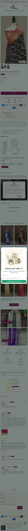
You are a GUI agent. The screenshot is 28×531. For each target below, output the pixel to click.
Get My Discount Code (14, 281)
